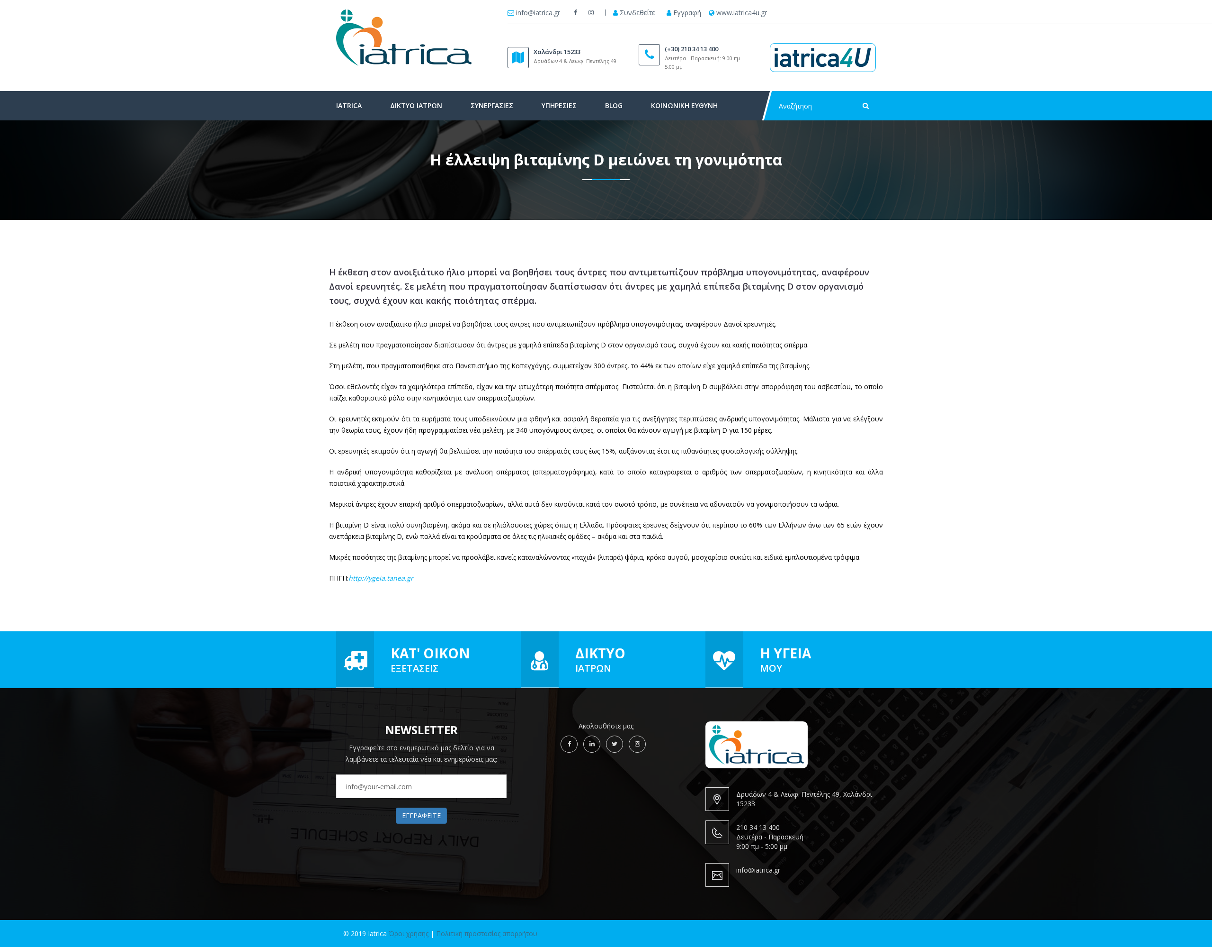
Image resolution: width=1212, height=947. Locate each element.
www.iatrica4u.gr (741, 12)
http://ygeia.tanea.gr (380, 578)
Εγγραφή (687, 12)
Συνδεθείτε (637, 12)
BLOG (614, 105)
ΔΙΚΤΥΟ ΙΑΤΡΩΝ (416, 105)
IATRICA (349, 105)
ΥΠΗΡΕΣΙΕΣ (559, 105)
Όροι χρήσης (408, 933)
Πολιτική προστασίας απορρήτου (486, 933)
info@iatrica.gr (538, 12)
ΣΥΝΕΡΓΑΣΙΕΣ (492, 105)
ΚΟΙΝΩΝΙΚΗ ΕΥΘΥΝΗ (684, 105)
